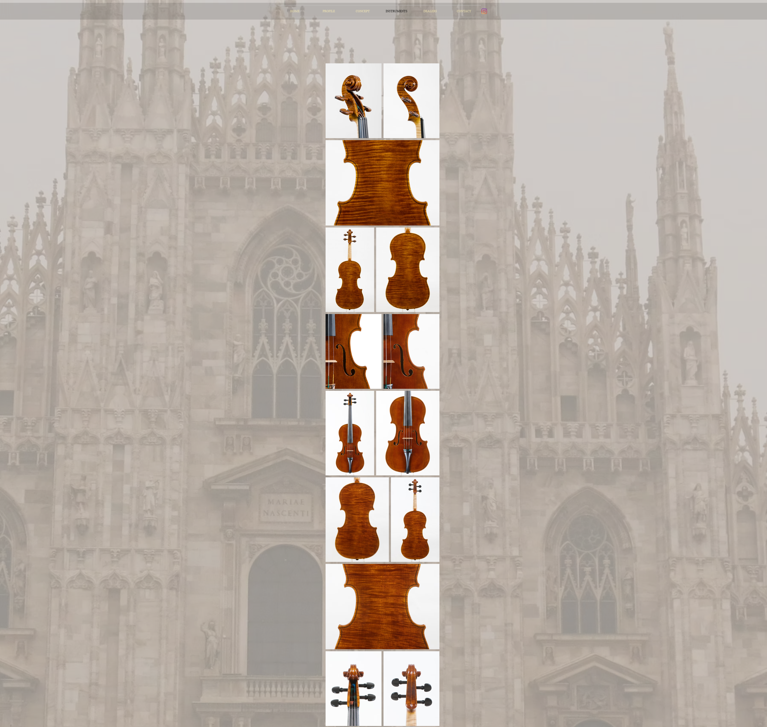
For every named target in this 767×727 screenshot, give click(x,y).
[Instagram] (484, 11)
